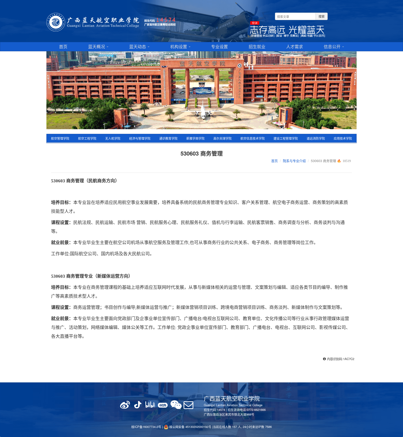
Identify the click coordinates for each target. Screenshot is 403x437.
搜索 (322, 16)
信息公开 (333, 46)
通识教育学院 (168, 138)
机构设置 (179, 46)
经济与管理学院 (139, 138)
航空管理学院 (60, 138)
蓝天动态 (138, 46)
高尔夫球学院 (222, 138)
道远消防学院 (316, 138)
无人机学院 (112, 138)
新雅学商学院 (195, 138)
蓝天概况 (97, 46)
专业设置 (219, 46)
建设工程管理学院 (286, 138)
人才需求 (294, 46)
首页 (63, 46)
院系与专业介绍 (294, 160)
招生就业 (257, 46)
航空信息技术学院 (252, 138)
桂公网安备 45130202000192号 (189, 426)
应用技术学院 (343, 138)
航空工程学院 (87, 138)
